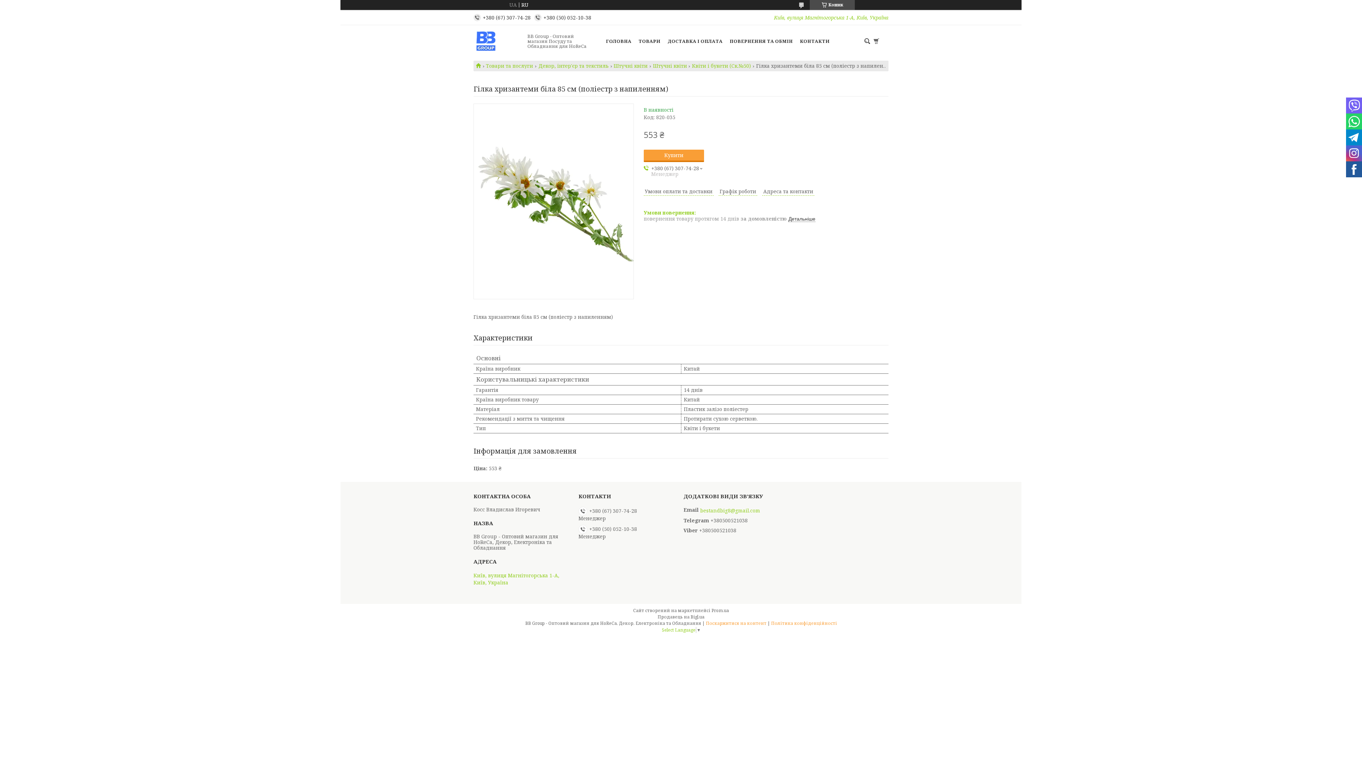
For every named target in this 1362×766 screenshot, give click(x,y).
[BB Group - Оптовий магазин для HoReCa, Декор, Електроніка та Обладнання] (498, 41)
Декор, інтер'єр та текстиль (573, 66)
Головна (618, 41)
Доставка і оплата (695, 41)
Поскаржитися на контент (736, 623)
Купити (673, 155)
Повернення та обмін (761, 41)
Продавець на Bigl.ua (681, 617)
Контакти (815, 41)
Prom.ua (720, 610)
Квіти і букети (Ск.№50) (721, 66)
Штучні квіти (631, 66)
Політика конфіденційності (804, 623)
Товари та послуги (509, 66)
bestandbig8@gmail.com (730, 510)
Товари (649, 41)
